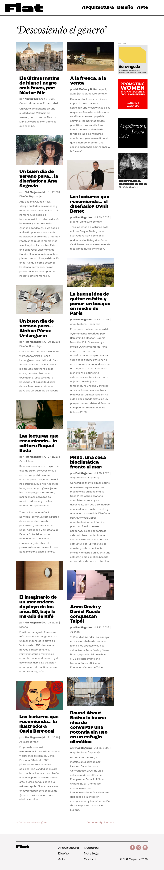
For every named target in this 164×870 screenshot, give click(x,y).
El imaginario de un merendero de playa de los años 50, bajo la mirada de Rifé (38, 607)
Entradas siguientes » (100, 822)
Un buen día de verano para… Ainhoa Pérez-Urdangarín (36, 328)
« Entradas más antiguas (31, 822)
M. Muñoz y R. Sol (86, 89)
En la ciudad (50, 103)
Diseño (125, 8)
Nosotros (91, 848)
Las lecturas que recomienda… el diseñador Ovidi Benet (89, 204)
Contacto (91, 859)
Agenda (75, 632)
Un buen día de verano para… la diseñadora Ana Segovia (38, 179)
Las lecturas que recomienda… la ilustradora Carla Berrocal (38, 724)
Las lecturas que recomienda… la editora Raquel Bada (38, 443)
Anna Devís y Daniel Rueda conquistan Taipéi (85, 614)
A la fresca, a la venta (88, 81)
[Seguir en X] (138, 847)
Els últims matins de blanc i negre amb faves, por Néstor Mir (39, 85)
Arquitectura (98, 8)
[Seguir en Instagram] (145, 847)
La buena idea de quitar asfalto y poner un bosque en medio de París (90, 304)
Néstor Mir (32, 99)
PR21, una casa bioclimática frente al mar (88, 462)
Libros (30, 461)
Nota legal (91, 853)
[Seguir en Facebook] (132, 847)
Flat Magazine (33, 192)
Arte (142, 8)
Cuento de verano (30, 103)
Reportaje (35, 196)
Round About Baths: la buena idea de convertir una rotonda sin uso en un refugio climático (88, 727)
